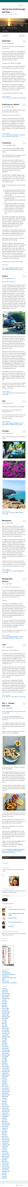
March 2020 (5, 1065)
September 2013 (6, 1171)
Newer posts (22, 35)
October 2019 (5, 1073)
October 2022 (5, 1015)
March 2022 (5, 1026)
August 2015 (5, 1146)
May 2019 (4, 1081)
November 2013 (5, 1168)
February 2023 (5, 1008)
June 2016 (4, 1131)
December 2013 (5, 1166)
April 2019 (4, 1083)
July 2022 (4, 1020)
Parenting (15, 135)
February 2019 (5, 1086)
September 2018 (6, 1095)
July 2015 (4, 1148)
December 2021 (5, 1031)
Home (3, 27)
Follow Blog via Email (8, 889)
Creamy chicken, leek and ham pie (16, 909)
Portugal (5, 431)
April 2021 (4, 1043)
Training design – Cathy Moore (9, 982)
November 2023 (5, 995)
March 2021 (5, 1045)
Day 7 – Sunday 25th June (8, 704)
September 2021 (6, 1036)
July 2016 (4, 1130)
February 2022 (5, 1028)
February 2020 (5, 1066)
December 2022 (5, 1011)
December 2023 (5, 993)
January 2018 (5, 1108)
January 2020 (5, 1068)
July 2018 (4, 1098)
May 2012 (4, 1178)
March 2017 (5, 1121)
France (10, 135)
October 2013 (5, 1169)
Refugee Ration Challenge (19, 849)
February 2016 (5, 1138)
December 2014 (5, 1154)
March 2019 (5, 1085)
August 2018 (5, 1096)
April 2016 (4, 1134)
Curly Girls (11, 926)
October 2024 (5, 990)
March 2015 (5, 1151)
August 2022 (5, 1018)
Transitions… (7, 143)
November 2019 (5, 1071)
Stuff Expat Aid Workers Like (9, 977)
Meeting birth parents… (7, 580)
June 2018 (4, 1100)
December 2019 (5, 1070)
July (3, 401)
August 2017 (5, 1116)
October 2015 (5, 1143)
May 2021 (4, 1041)
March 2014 (5, 1161)
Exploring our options (10, 104)
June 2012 (4, 1176)
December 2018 (5, 1090)
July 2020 (4, 1058)
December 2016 (5, 1123)
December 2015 (5, 1139)
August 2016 (5, 1128)
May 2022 (4, 1023)
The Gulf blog (5, 976)
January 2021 (5, 1048)
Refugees (4, 852)
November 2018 (5, 1091)
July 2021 (4, 1038)
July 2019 (4, 1078)
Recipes (11, 849)
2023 (7, 98)
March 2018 (5, 1105)
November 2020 (5, 1051)
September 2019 (6, 1075)
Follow (5, 899)
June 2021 (4, 1040)
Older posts (5, 35)
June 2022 (4, 1021)
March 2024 (5, 992)
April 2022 (4, 1025)
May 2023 (4, 1003)
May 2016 (4, 1133)
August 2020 (5, 1056)
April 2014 (4, 1159)
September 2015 (6, 1144)
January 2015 (5, 1153)
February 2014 (5, 1163)
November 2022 (5, 1013)
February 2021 (5, 1046)
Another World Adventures (8, 974)
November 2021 (5, 1033)
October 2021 (5, 1035)
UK (9, 98)
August (5, 276)
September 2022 (6, 1016)
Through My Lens (6, 972)
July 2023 (4, 1000)
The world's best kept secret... (15, 922)
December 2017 (5, 1110)
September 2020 (6, 1055)
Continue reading (6, 96)
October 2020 (5, 1053)
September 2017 (6, 1115)
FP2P (3, 979)
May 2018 (4, 1101)
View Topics (5, 31)
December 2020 (5, 1050)
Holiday (17, 512)
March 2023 (5, 1006)
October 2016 (5, 1126)
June (4, 644)
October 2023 (5, 997)
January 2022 (5, 1030)
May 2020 (4, 1061)
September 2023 (6, 998)
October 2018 (5, 1093)
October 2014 (5, 1158)
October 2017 (5, 1113)
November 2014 (5, 1156)
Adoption (11, 268)
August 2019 (5, 1076)
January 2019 (5, 1088)
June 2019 (4, 1080)
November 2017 (5, 1111)
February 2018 (5, 1106)
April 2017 (4, 1120)
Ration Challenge (14, 851)
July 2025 (4, 988)
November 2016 (5, 1124)
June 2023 (4, 1002)
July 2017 (4, 1118)
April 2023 (4, 1005)
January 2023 (5, 1010)
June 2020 (4, 1060)
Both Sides (4, 971)
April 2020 (4, 1063)
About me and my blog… (12, 27)
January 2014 (5, 1164)
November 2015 (5, 1141)
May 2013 (4, 1174)
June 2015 (4, 1149)
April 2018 (4, 1103)
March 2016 (5, 1136)
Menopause (6, 520)
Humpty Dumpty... (12, 918)
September (6, 41)
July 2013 (4, 1173)
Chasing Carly (5, 981)
